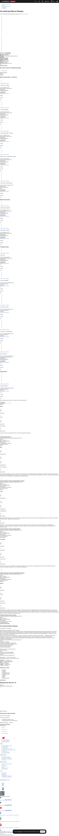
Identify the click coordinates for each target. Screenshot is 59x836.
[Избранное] (42, 1)
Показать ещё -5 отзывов (4, 623)
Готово (1, 74)
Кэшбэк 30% (4, 747)
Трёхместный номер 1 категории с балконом (8, 615)
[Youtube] (3, 788)
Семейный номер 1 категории (5, 436)
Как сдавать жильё (6, 756)
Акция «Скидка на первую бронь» (9, 749)
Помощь (4, 759)
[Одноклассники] (3, 783)
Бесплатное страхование (7, 758)
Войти (48, 1)
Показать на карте (24, 13)
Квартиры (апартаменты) (7, 763)
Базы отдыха (4, 768)
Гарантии (4, 750)
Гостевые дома (5, 733)
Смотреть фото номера (4, 83)
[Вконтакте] (3, 786)
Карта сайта (2, 833)
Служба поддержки (6, 740)
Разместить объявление (6, 757)
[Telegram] (3, 782)
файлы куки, (20, 831)
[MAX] (3, 785)
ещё (46, 635)
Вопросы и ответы (6, 752)
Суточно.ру (8, 831)
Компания (4, 772)
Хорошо (42, 831)
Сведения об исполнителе (5, 724)
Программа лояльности (6, 776)
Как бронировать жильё (7, 745)
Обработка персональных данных (6, 835)
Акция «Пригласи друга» (7, 748)
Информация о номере (4, 93)
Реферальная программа (7, 775)
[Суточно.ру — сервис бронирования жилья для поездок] (5, 1)
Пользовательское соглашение (6, 834)
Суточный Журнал (6, 751)
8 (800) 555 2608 (5, 741)
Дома (3, 766)
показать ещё (2, 92)
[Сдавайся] (35, 1)
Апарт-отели (4, 731)
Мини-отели (4, 729)
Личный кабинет (5, 739)
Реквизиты (4, 774)
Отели (3, 727)
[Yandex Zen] (3, 789)
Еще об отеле (2, 680)
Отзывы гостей (5, 746)
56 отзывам (8, 52)
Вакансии (4, 773)
